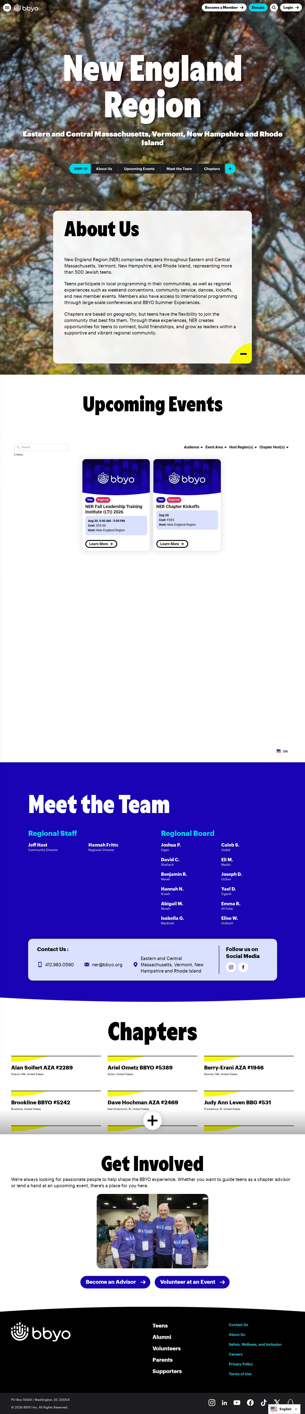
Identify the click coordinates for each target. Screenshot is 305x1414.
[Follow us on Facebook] (243, 967)
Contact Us (238, 1324)
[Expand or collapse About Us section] (240, 353)
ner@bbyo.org (107, 964)
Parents (162, 1359)
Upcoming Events (139, 168)
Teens (160, 1325)
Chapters (212, 168)
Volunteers (166, 1348)
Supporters (167, 1371)
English (285, 1409)
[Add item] (230, 169)
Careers (235, 1354)
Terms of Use (240, 1374)
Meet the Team (179, 168)
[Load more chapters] (152, 1120)
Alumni (161, 1337)
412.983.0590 (59, 964)
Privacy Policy (241, 1364)
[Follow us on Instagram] (231, 967)
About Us (104, 168)
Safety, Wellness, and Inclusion (255, 1344)
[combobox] (284, 1409)
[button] (7, 8)
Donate (258, 7)
